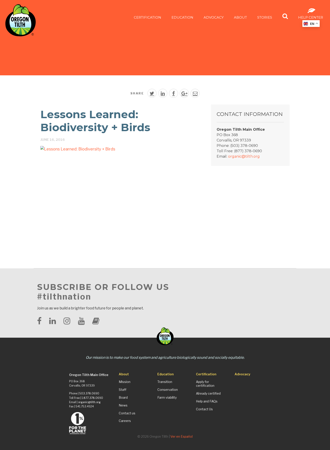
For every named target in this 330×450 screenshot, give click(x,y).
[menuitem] (147, 17)
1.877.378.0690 (92, 398)
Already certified (208, 393)
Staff (122, 389)
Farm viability (167, 397)
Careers (125, 421)
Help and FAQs (207, 401)
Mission (124, 382)
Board (123, 397)
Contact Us (204, 409)
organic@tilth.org (244, 156)
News (123, 405)
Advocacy (214, 17)
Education (182, 17)
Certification (147, 17)
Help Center (310, 17)
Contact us (127, 413)
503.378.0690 (89, 393)
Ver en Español (181, 436)
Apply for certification (205, 383)
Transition (164, 382)
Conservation (167, 389)
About (240, 17)
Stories (264, 17)
